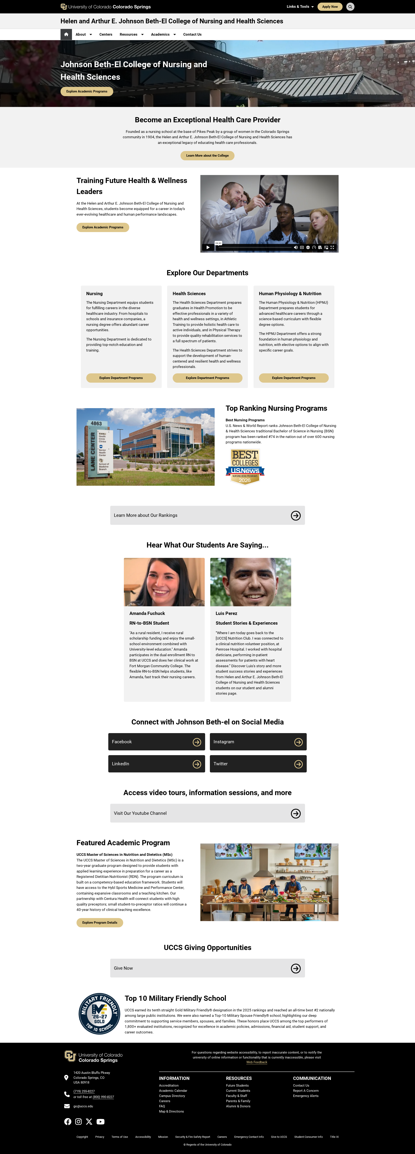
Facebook (122, 741)
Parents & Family (238, 1101)
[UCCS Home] (106, 6)
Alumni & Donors (238, 1106)
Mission (163, 1136)
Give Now (123, 968)
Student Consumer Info (308, 1136)
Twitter (221, 763)
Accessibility (143, 1136)
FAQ (162, 1106)
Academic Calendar (173, 1091)
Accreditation (169, 1085)
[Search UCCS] (350, 7)
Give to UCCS (279, 1136)
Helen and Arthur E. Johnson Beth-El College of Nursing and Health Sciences (172, 21)
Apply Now (330, 7)
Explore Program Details (99, 923)
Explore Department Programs (121, 378)
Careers (164, 1101)
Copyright (82, 1136)
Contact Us (192, 34)
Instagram (224, 741)
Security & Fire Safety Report (192, 1136)
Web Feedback (256, 1062)
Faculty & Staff (236, 1096)
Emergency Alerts (306, 1096)
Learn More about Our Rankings (145, 515)
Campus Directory (172, 1096)
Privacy (99, 1136)
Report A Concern (306, 1091)
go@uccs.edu (83, 1106)
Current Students (238, 1091)
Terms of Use (120, 1136)
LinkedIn (120, 763)
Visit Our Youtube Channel (140, 813)
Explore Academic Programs (86, 91)
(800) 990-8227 (103, 1097)
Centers (105, 34)
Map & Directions (171, 1111)
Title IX (334, 1136)
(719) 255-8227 (84, 1091)
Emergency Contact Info (249, 1136)
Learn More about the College (207, 156)
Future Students (237, 1085)
